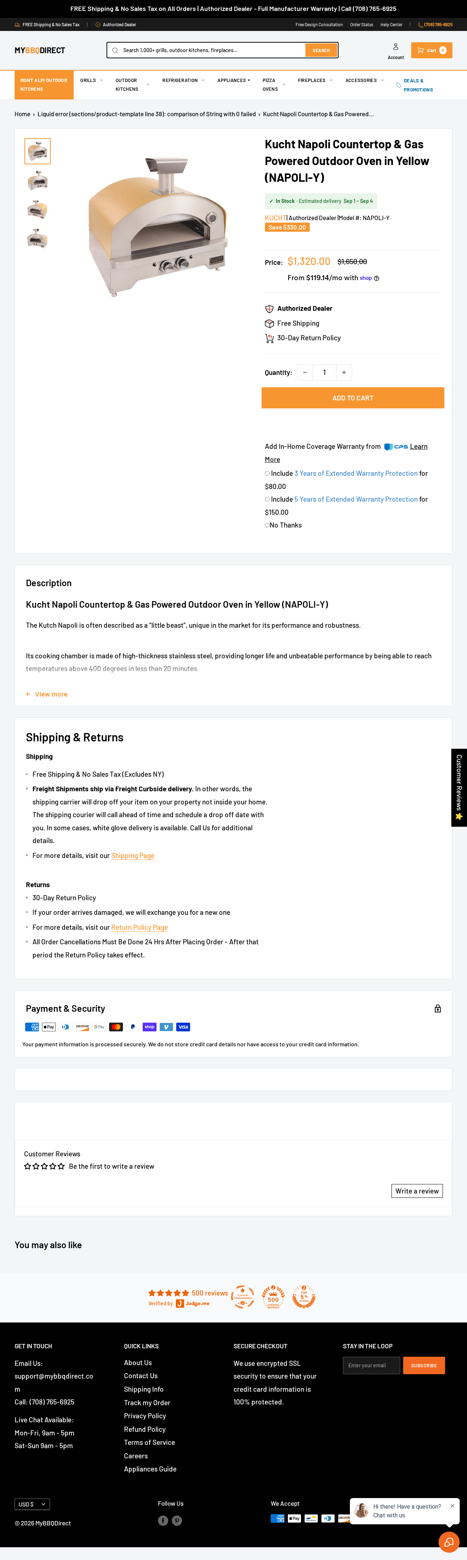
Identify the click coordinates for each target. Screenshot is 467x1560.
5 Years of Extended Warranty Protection (356, 499)
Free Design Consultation (319, 24)
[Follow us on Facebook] (163, 1520)
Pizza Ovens (270, 84)
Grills (88, 80)
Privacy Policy (145, 1415)
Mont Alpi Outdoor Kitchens (43, 84)
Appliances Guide (150, 1469)
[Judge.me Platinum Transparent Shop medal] (242, 1297)
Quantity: (279, 372)
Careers (136, 1455)
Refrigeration (180, 80)
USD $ (26, 1504)
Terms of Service (149, 1442)
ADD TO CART (353, 397)
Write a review (417, 1191)
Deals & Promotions (418, 85)
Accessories (361, 80)
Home (22, 113)
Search (321, 50)
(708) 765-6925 (438, 24)
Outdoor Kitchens (127, 84)
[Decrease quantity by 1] (305, 372)
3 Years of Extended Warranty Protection (356, 473)
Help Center (391, 24)
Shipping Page (132, 855)
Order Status (361, 24)
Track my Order (147, 1402)
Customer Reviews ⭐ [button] (459, 787)
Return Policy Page (139, 927)
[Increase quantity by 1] (344, 372)
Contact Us (141, 1375)
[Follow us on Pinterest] (177, 1520)
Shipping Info (144, 1389)
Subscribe (424, 1365)
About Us (138, 1362)
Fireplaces (312, 80)
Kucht (275, 217)
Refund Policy (145, 1429)
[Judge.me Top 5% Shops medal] (304, 1297)
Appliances (233, 80)
